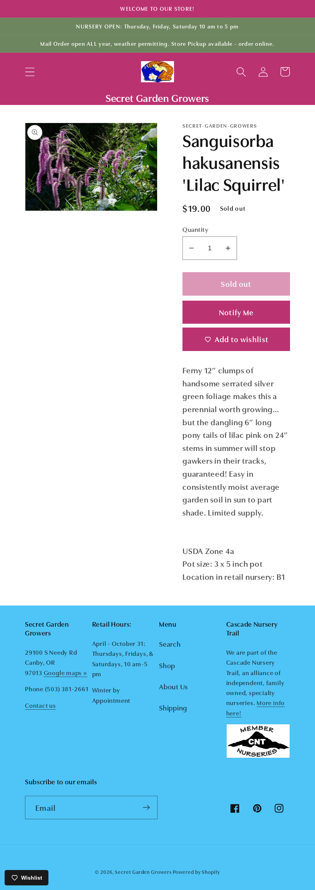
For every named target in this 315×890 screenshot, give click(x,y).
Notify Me (236, 312)
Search (170, 644)
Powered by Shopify (196, 871)
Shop (167, 665)
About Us (173, 686)
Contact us (40, 705)
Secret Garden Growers (143, 871)
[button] (30, 72)
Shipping (173, 707)
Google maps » (65, 672)
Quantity (195, 229)
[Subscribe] (146, 807)
